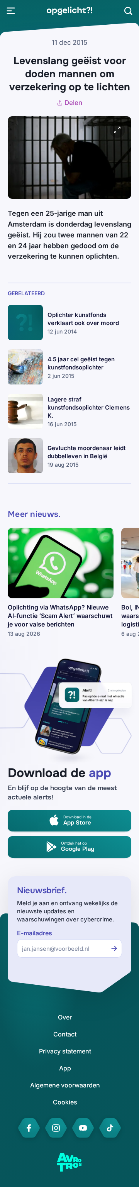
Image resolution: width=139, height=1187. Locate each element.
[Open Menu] (11, 11)
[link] (69, 10)
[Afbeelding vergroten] (117, 130)
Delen (73, 103)
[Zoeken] (128, 11)
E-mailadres (34, 933)
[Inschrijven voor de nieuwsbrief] (114, 948)
